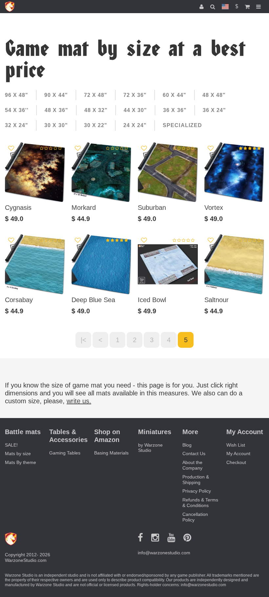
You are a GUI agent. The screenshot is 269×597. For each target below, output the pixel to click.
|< (83, 339)
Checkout (236, 462)
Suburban (152, 207)
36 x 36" (174, 110)
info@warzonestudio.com (164, 552)
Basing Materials (111, 452)
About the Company (192, 465)
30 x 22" (95, 125)
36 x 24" (214, 110)
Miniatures (154, 431)
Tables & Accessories (68, 435)
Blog (187, 445)
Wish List (235, 445)
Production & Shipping (195, 479)
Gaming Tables (64, 452)
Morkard (84, 207)
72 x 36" (135, 95)
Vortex (213, 207)
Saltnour (216, 299)
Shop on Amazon (107, 435)
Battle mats (23, 431)
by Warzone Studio (150, 447)
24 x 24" (135, 125)
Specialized (182, 125)
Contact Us (193, 453)
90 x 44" (56, 95)
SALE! (11, 445)
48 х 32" (96, 110)
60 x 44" (174, 95)
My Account (238, 453)
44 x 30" (135, 110)
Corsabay (19, 299)
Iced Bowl (152, 299)
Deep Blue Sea (93, 299)
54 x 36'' (17, 110)
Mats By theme (20, 462)
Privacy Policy (196, 491)
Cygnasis (18, 207)
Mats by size (18, 453)
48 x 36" (56, 110)
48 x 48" (214, 95)
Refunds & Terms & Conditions (200, 502)
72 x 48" (95, 95)
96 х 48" (16, 95)
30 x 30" (56, 125)
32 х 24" (16, 125)
